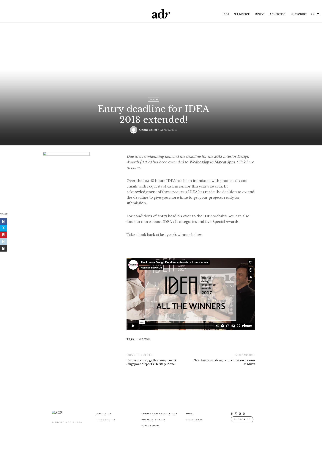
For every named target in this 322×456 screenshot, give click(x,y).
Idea (226, 14)
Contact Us (106, 419)
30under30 (242, 14)
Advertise (277, 14)
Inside (260, 14)
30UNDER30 (194, 419)
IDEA (189, 413)
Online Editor (148, 129)
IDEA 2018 (143, 339)
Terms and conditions (159, 413)
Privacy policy (153, 419)
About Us (104, 413)
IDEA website (214, 216)
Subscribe (299, 14)
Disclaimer (150, 425)
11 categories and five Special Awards (207, 222)
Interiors (153, 99)
